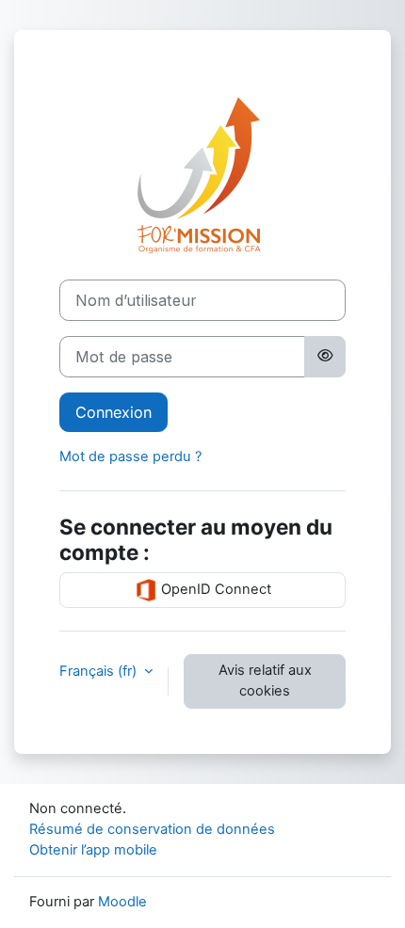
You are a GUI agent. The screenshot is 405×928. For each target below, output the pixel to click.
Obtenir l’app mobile (93, 849)
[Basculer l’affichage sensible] (325, 356)
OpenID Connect (214, 589)
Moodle (122, 901)
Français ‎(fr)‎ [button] (99, 671)
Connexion (113, 412)
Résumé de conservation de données (152, 829)
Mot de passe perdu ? (130, 456)
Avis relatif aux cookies (265, 680)
